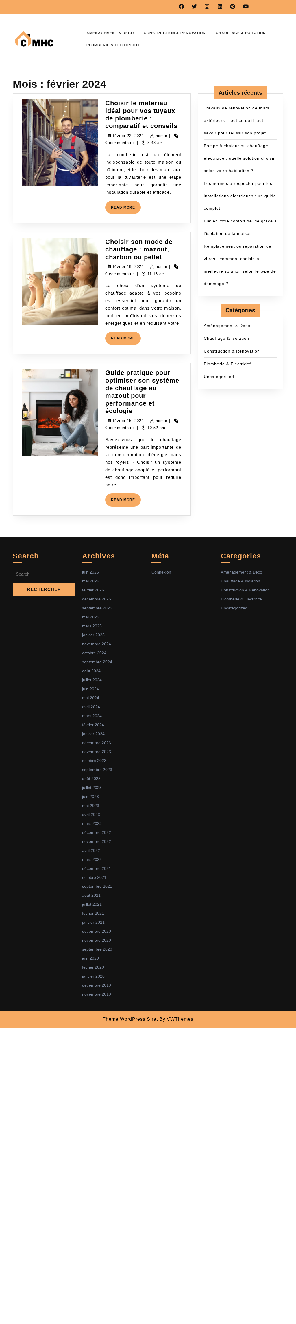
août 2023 (91, 778)
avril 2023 (91, 814)
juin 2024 (90, 688)
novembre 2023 (96, 751)
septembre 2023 (97, 769)
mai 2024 (90, 697)
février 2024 (93, 724)
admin (161, 136)
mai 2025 (90, 617)
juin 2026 (90, 572)
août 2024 (91, 671)
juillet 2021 (92, 904)
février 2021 (93, 913)
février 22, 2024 (128, 136)
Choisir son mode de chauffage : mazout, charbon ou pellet (139, 249)
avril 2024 (91, 706)
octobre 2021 (94, 877)
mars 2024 (92, 715)
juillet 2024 (92, 679)
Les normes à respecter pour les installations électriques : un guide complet (240, 196)
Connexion (161, 572)
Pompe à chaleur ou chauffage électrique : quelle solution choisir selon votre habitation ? (239, 158)
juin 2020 (90, 958)
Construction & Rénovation (175, 33)
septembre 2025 (97, 608)
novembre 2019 (96, 994)
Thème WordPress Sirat (130, 1019)
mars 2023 (92, 823)
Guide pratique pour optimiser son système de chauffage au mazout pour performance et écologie (142, 391)
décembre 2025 (96, 599)
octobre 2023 (94, 760)
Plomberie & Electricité (113, 45)
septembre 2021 (97, 886)
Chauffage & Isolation (241, 33)
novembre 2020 (96, 940)
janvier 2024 (93, 733)
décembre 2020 (96, 931)
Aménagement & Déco (110, 33)
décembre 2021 (96, 868)
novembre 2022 (96, 841)
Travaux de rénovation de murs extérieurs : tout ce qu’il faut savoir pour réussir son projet (236, 120)
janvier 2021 (93, 922)
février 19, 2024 (128, 266)
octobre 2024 (94, 653)
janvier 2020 (93, 976)
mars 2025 (92, 626)
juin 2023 (90, 796)
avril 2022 (91, 850)
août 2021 (91, 895)
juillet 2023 (92, 787)
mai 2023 (90, 805)
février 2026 (93, 590)
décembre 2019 (96, 985)
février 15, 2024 (128, 421)
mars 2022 (92, 859)
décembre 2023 (96, 742)
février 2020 (93, 967)
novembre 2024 (96, 644)
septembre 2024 (97, 662)
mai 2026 (90, 581)
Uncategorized (219, 376)
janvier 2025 (93, 635)
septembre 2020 (97, 949)
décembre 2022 (96, 832)
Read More (126, 209)
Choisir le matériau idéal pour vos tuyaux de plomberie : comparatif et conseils (141, 114)
